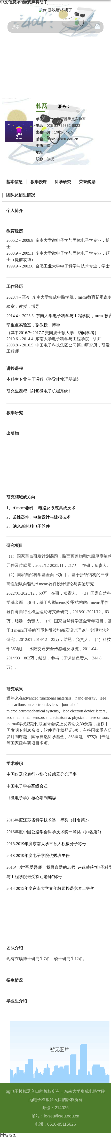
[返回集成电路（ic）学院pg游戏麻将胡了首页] (55, 10)
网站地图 (8, 1135)
